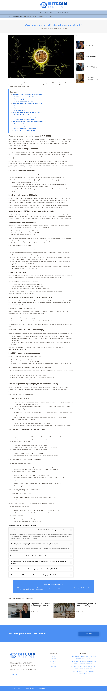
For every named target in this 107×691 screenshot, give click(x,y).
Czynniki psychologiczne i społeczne (24, 130)
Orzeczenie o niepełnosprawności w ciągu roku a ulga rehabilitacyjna (92, 78)
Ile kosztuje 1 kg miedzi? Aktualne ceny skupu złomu (91, 56)
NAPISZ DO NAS (88, 633)
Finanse (46, 12)
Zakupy (52, 12)
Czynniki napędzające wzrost (22, 108)
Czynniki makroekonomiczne (22, 124)
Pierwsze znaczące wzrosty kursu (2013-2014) (27, 94)
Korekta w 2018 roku (20, 110)
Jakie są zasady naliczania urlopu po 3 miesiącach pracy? (86, 605)
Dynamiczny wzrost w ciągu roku (23, 105)
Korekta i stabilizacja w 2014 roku (23, 101)
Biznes (40, 12)
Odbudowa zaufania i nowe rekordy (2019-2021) (27, 112)
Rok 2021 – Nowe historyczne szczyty (24, 119)
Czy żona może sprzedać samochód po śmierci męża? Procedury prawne (41, 605)
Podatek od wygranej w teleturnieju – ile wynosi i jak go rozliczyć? (91, 44)
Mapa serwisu (30, 688)
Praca (59, 12)
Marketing (65, 12)
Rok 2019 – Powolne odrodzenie (23, 115)
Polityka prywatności (14, 688)
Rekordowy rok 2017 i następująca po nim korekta (28, 103)
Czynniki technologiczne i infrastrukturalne (26, 126)
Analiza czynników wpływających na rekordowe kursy (29, 121)
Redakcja (13, 674)
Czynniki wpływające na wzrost (23, 99)
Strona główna (13, 16)
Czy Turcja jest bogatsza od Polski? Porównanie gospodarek (92, 67)
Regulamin (42, 688)
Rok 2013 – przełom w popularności (24, 96)
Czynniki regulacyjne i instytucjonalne (25, 128)
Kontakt (13, 677)
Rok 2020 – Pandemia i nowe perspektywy (26, 117)
